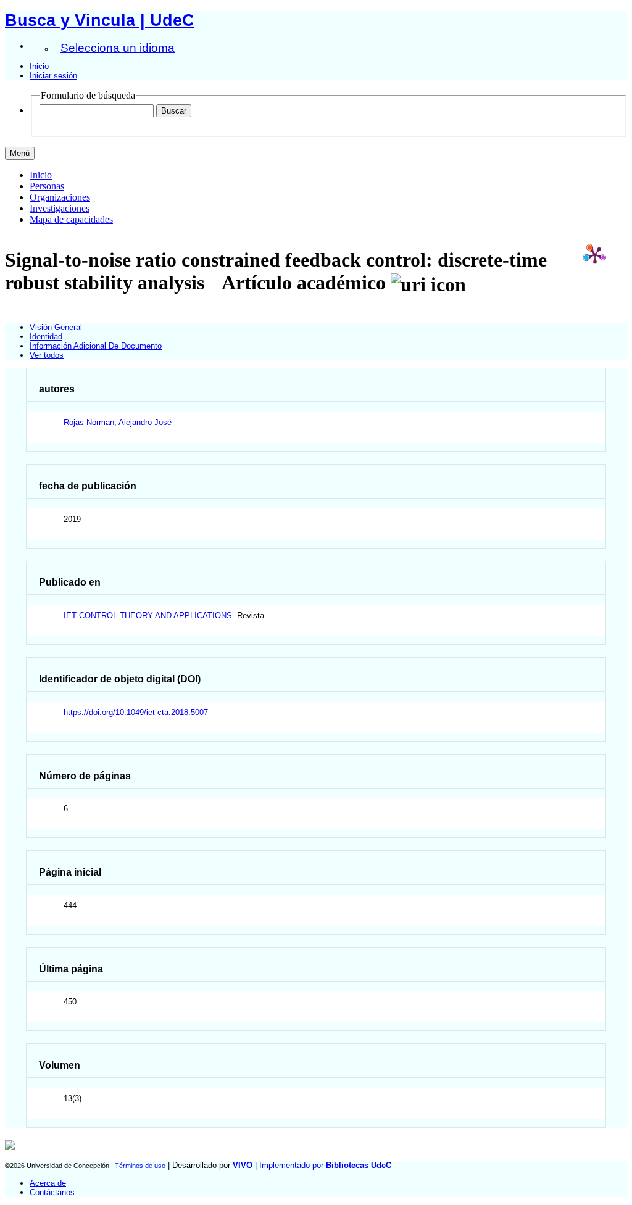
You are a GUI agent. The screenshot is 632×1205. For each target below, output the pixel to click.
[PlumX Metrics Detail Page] (595, 255)
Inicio (39, 66)
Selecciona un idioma (117, 47)
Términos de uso (140, 1165)
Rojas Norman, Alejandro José (118, 422)
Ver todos (47, 355)
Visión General (56, 327)
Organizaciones (60, 197)
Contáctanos (52, 1192)
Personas (47, 186)
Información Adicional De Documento (96, 345)
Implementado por (325, 1165)
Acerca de (48, 1183)
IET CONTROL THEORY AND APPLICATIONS (148, 615)
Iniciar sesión (53, 75)
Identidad (46, 336)
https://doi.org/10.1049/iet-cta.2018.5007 (136, 712)
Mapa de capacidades (71, 219)
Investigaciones (59, 208)
